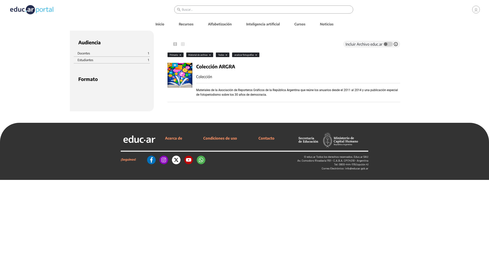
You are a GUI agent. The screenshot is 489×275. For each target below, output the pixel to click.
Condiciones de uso (220, 138)
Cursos (299, 24)
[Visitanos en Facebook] (151, 159)
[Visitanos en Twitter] (176, 159)
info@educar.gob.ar (356, 168)
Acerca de (173, 138)
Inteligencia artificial (263, 24)
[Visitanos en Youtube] (188, 159)
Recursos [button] (186, 24)
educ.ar (311, 156)
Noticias (327, 24)
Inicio (159, 24)
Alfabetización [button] (220, 24)
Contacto (266, 138)
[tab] (175, 44)
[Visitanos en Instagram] (163, 159)
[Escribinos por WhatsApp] (201, 159)
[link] (476, 9)
